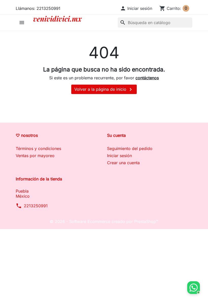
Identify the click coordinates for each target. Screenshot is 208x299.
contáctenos (147, 77)
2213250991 (36, 205)
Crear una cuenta (123, 162)
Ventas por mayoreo (35, 155)
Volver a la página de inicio (104, 89)
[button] (136, 8)
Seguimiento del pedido (129, 148)
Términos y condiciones (38, 148)
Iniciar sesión (119, 155)
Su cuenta (116, 135)
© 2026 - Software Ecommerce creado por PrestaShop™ (104, 221)
